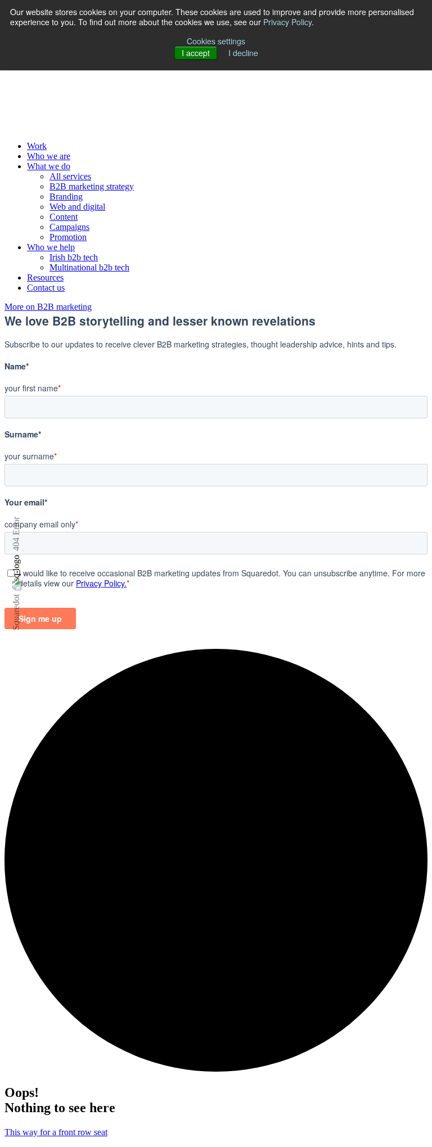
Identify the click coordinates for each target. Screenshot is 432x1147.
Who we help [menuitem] (51, 247)
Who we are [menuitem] (48, 156)
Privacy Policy (287, 22)
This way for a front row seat (55, 1132)
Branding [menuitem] (66, 196)
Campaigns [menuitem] (69, 227)
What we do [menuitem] (48, 166)
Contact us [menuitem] (46, 287)
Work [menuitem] (37, 146)
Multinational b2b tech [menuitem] (89, 267)
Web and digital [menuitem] (77, 206)
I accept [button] (196, 52)
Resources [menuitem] (45, 277)
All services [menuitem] (70, 176)
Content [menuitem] (64, 217)
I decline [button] (243, 52)
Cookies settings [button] (216, 41)
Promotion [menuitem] (68, 237)
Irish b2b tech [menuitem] (74, 257)
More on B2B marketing (48, 306)
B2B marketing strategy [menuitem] (92, 186)
